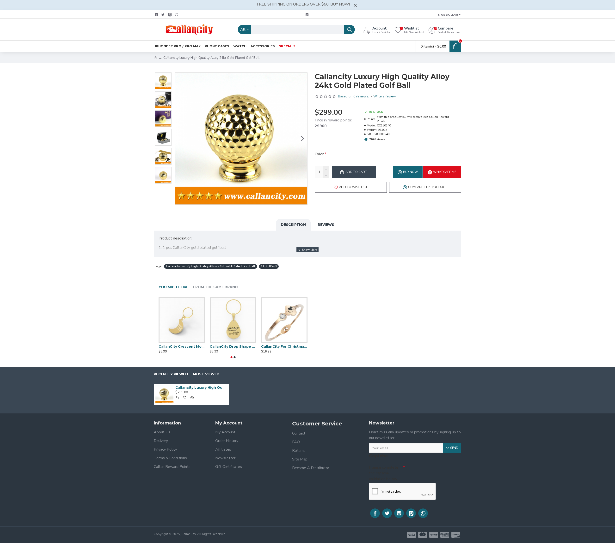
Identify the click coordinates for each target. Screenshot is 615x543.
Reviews (326, 224)
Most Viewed (206, 374)
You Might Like (173, 287)
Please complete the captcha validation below (383, 473)
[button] (180, 138)
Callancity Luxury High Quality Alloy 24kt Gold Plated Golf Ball (210, 266)
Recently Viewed (171, 374)
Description (293, 224)
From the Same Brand (215, 287)
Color (319, 154)
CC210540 (269, 266)
